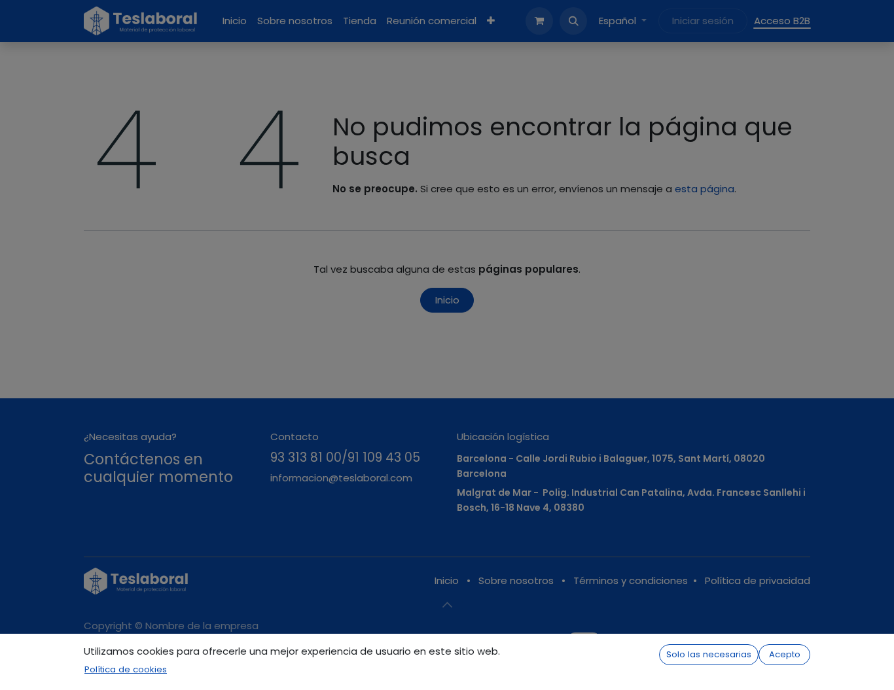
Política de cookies (125, 669)
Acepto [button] (784, 654)
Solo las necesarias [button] (708, 654)
